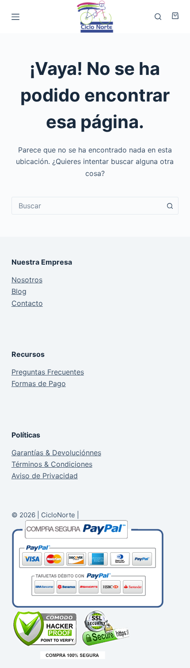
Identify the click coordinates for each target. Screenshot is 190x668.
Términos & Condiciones (51, 464)
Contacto (27, 303)
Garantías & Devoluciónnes (56, 452)
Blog (19, 291)
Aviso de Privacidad (44, 475)
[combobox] (86, 206)
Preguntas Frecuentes (47, 371)
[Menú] (15, 17)
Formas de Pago (38, 383)
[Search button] (169, 205)
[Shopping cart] (172, 15)
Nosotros (26, 279)
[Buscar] (158, 16)
